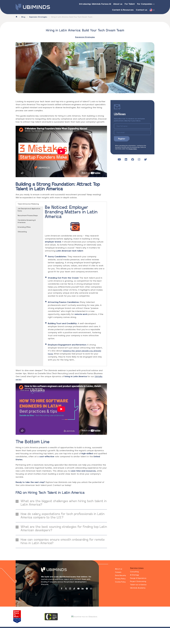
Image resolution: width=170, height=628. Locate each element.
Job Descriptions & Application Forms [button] (29, 210)
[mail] (91, 588)
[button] (61, 503)
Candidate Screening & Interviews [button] (27, 221)
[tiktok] (74, 588)
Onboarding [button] (22, 232)
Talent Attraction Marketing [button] (28, 204)
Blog (23, 17)
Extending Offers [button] (24, 227)
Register (121, 139)
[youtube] (78, 588)
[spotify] (87, 588)
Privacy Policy (132, 149)
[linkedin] (82, 588)
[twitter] (66, 588)
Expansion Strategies (38, 17)
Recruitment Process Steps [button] (28, 215)
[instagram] (70, 588)
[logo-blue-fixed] (33, 5)
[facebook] (62, 588)
